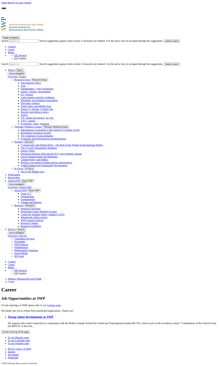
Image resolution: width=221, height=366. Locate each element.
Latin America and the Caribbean (38, 97)
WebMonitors (21, 247)
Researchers (14, 177)
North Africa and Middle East (36, 106)
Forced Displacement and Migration (39, 156)
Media (11, 52)
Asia (23, 85)
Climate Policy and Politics (34, 159)
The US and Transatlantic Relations (39, 148)
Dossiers (18, 141)
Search (5, 40)
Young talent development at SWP (30, 317)
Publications (14, 174)
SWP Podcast (21, 244)
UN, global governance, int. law (37, 117)
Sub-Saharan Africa (31, 83)
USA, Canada (28, 120)
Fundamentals (28, 199)
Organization (27, 196)
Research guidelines (31, 226)
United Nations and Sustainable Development (44, 165)
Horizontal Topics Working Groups (39, 211)
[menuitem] (114, 349)
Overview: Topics (17, 76)
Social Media (21, 253)
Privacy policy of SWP (19, 349)
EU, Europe (27, 94)
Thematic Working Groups (28, 126)
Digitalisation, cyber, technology (37, 88)
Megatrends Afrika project (34, 217)
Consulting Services (24, 238)
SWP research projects (32, 220)
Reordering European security (36, 133)
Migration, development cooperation (39, 100)
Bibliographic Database (26, 250)
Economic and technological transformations (43, 138)
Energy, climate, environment (36, 91)
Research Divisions (30, 208)
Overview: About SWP (20, 187)
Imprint (11, 351)
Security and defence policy (35, 112)
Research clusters (29, 223)
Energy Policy (28, 151)
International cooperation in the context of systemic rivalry (50, 130)
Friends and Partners (31, 202)
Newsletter (19, 241)
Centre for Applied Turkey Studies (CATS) (43, 214)
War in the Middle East (32, 171)
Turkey (24, 115)
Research (19, 205)
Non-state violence (30, 103)
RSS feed (19, 256)
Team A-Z (26, 193)
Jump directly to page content (16, 2)
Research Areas (22, 79)
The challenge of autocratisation (37, 135)
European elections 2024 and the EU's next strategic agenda (51, 153)
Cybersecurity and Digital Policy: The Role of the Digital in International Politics (62, 145)
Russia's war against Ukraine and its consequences (46, 162)
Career (11, 49)
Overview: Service (17, 235)
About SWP (20, 190)
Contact (12, 46)
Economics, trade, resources (35, 123)
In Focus (18, 168)
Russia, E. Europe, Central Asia (37, 109)
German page (54, 305)
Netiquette (13, 357)
